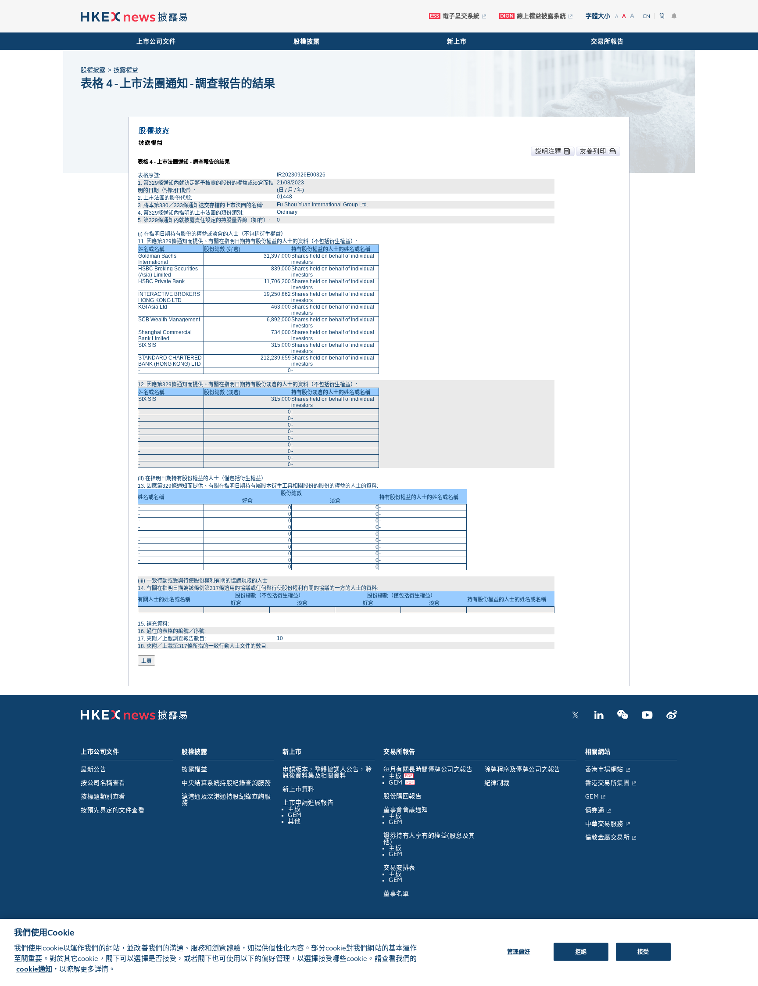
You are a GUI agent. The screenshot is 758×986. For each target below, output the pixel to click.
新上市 (457, 41)
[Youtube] (647, 717)
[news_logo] (134, 17)
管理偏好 (518, 951)
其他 (294, 821)
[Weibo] (671, 717)
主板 (294, 809)
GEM (295, 815)
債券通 (594, 810)
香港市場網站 (604, 769)
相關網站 (598, 752)
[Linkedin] (599, 717)
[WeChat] (622, 717)
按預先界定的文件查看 (112, 810)
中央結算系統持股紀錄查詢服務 (226, 783)
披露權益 (194, 769)
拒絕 (580, 951)
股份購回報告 (402, 796)
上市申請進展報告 (307, 802)
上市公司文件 (156, 41)
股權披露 (306, 41)
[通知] (674, 16)
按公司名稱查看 (103, 783)
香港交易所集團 (607, 783)
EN (646, 16)
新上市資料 (298, 789)
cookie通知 (34, 969)
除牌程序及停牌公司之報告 (522, 769)
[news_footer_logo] (134, 718)
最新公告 (93, 769)
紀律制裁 (497, 783)
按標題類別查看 (103, 796)
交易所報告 (607, 41)
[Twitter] (575, 717)
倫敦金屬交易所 (607, 837)
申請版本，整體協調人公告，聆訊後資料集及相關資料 (327, 772)
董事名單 (396, 893)
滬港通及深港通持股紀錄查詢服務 (226, 799)
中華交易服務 (604, 824)
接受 (643, 951)
